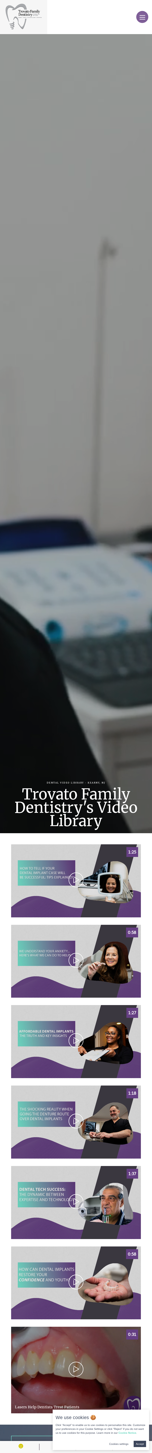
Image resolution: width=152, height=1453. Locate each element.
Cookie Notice (127, 1432)
